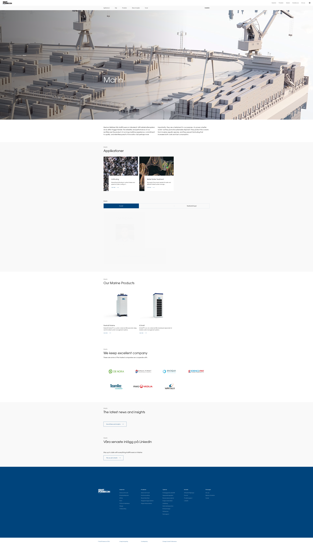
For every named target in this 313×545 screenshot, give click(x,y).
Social (146, 8)
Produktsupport (188, 498)
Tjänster (288, 3)
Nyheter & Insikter (210, 495)
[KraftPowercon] (7, 3)
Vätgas (121, 506)
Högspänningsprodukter (147, 500)
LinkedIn (186, 500)
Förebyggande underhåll (169, 492)
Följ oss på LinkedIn (111, 458)
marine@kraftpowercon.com (131, 255)
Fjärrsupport (166, 514)
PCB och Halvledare (124, 503)
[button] (310, 3)
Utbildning (165, 503)
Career (207, 498)
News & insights (136, 8)
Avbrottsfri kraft (123, 492)
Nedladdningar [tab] (192, 206)
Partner (186, 495)
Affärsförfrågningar (189, 492)
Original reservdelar (168, 500)
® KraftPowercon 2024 (104, 541)
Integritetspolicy (123, 541)
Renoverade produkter (168, 498)
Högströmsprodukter (146, 503)
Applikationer (107, 8)
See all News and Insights (113, 424)
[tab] (156, 206)
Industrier (207, 8)
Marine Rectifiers (145, 498)
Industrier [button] (274, 3)
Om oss (303, 3)
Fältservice (165, 511)
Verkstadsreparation (168, 506)
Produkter (124, 8)
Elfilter (121, 498)
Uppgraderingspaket (168, 495)
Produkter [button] (281, 3)
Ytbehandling (122, 508)
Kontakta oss (295, 3)
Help (116, 8)
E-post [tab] (121, 206)
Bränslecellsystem (124, 495)
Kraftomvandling (145, 495)
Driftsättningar (166, 508)
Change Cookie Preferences (170, 541)
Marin (24, 55)
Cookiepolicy (144, 541)
